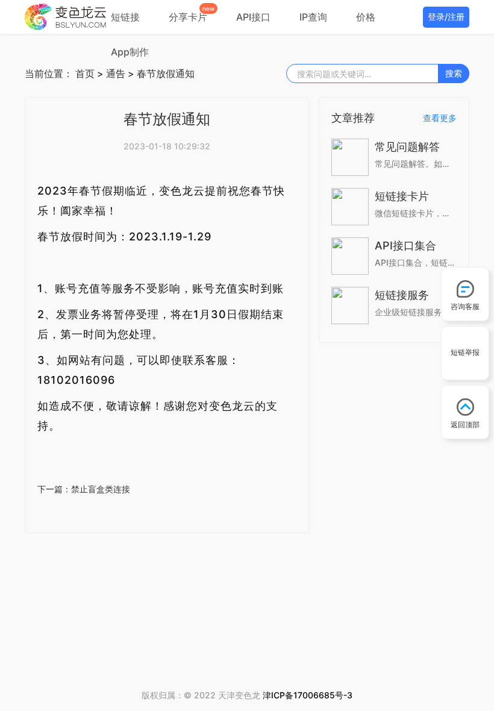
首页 (85, 73)
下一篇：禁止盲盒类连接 (83, 489)
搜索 (453, 73)
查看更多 (440, 118)
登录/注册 (446, 16)
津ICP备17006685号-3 (307, 695)
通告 (115, 73)
